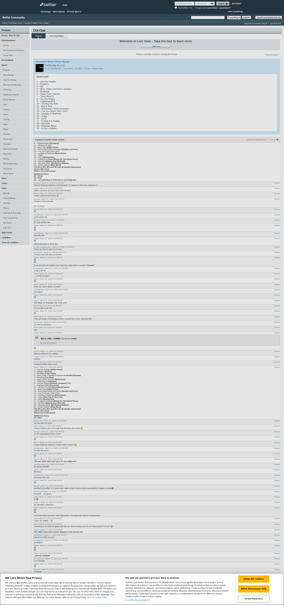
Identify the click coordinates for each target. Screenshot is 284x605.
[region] (142, 589)
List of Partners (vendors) (137, 600)
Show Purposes (254, 598)
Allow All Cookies (253, 578)
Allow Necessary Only (254, 588)
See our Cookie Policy (97, 597)
